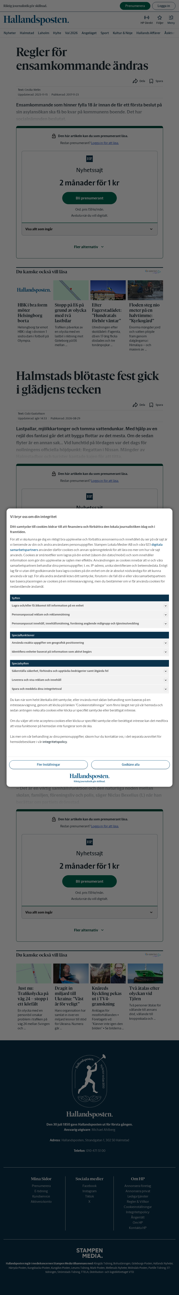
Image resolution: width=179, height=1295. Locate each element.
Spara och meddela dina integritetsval (37, 689)
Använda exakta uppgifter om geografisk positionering (48, 643)
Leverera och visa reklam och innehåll (36, 680)
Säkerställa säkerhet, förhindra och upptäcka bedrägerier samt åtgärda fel (60, 671)
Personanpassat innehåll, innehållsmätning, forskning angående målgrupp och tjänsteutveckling (75, 623)
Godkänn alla (130, 764)
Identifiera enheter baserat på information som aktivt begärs (52, 652)
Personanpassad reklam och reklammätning (41, 614)
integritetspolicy (55, 741)
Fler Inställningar (48, 764)
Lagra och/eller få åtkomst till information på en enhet (48, 605)
